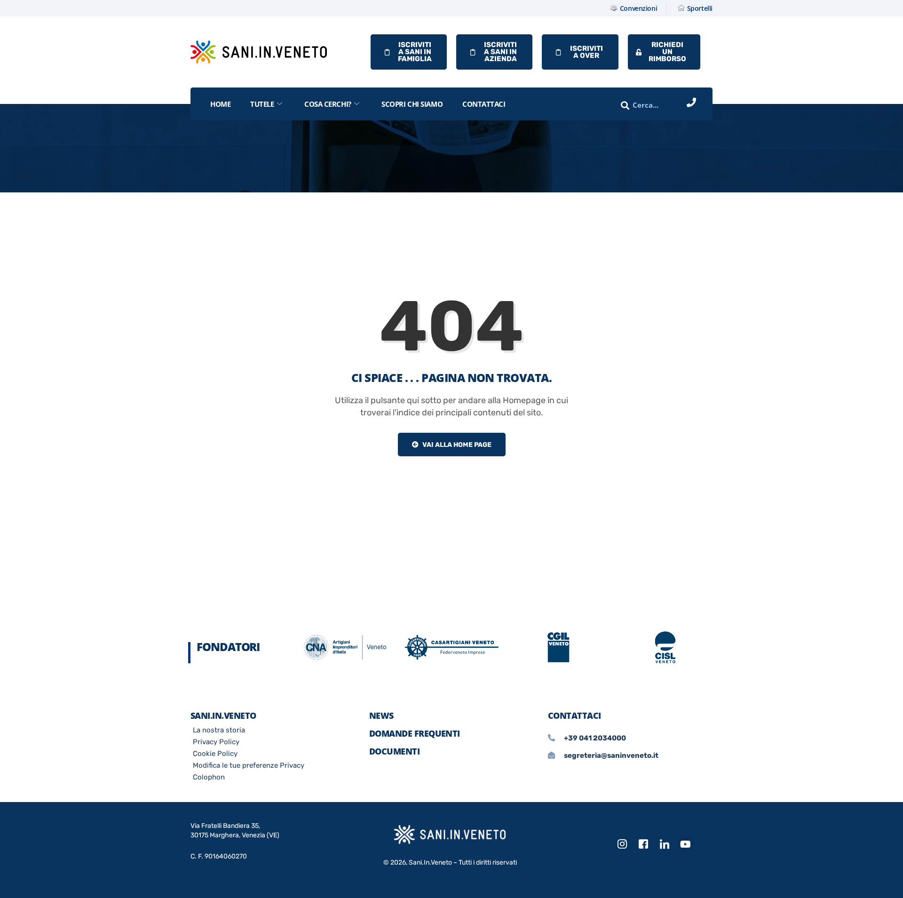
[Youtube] (685, 844)
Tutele (262, 104)
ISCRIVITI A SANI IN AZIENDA (500, 51)
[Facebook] (643, 844)
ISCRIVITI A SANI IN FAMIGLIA (415, 51)
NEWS (381, 715)
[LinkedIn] (664, 844)
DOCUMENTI (394, 751)
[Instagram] (622, 844)
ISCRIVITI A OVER (586, 52)
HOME (220, 104)
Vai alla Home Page (456, 445)
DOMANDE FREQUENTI (414, 733)
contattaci (484, 104)
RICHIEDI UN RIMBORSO (667, 51)
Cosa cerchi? (327, 104)
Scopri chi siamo (412, 104)
